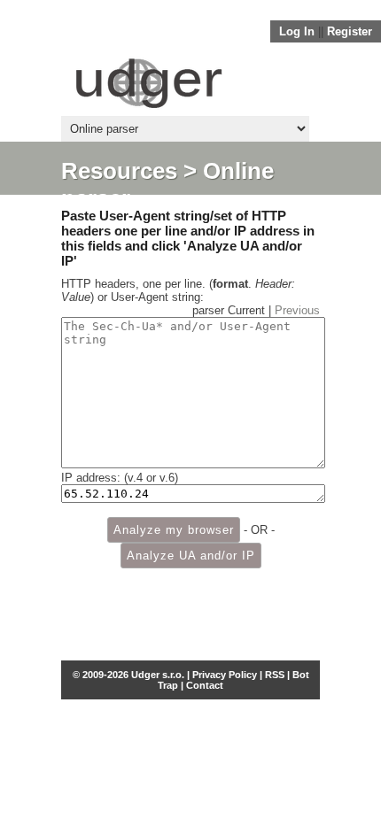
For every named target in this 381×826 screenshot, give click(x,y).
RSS (274, 674)
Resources (119, 171)
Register (349, 31)
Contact (204, 685)
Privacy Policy (224, 674)
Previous (297, 310)
